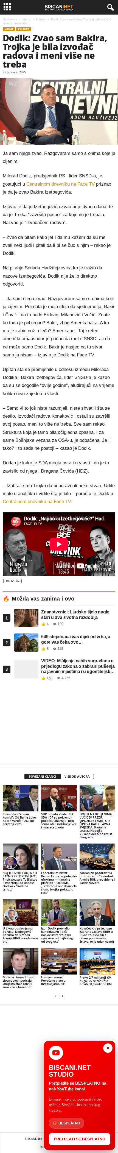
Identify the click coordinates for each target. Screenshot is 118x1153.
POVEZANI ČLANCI (42, 776)
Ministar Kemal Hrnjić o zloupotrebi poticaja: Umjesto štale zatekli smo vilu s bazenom (19, 982)
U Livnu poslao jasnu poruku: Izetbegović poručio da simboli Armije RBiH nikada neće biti (20, 934)
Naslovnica (10, 19)
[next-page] (62, 996)
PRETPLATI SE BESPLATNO (79, 1139)
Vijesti (27, 19)
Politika (41, 19)
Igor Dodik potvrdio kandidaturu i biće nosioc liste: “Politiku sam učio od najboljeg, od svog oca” (57, 934)
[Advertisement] (59, 723)
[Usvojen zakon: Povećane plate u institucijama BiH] (59, 961)
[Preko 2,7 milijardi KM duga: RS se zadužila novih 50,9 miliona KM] (97, 961)
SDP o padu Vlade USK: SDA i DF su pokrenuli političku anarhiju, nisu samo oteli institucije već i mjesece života (58, 820)
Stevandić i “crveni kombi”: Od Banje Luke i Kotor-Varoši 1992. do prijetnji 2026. (20, 819)
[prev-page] (55, 996)
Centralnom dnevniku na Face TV (60, 184)
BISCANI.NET (33, 1139)
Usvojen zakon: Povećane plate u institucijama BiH (53, 980)
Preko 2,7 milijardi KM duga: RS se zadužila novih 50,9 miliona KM (96, 980)
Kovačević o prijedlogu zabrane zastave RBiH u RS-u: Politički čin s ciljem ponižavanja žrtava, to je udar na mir (97, 934)
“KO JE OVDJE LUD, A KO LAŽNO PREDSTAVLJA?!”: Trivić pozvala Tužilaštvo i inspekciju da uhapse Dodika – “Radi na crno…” (20, 881)
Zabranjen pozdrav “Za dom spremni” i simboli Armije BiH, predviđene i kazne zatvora (97, 878)
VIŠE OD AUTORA (77, 776)
